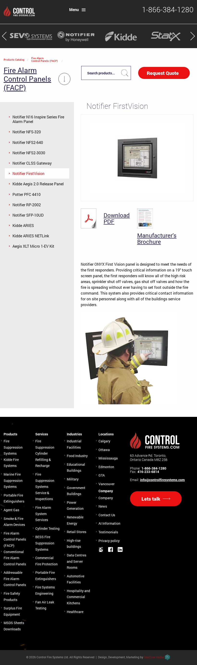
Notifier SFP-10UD (28, 215)
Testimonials (108, 532)
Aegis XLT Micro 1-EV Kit (33, 246)
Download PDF (117, 218)
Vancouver (106, 484)
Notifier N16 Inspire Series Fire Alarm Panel (38, 119)
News (102, 506)
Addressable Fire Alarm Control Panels (15, 578)
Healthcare (75, 611)
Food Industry (77, 455)
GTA (101, 475)
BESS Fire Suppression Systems (44, 543)
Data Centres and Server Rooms (76, 561)
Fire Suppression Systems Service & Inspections (44, 486)
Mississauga (108, 458)
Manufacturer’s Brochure (157, 238)
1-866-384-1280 (154, 468)
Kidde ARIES (23, 225)
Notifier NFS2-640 (27, 142)
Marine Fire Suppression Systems (13, 480)
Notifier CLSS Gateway (32, 163)
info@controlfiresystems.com (162, 480)
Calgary (104, 441)
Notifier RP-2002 (26, 204)
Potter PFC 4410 (26, 194)
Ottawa (104, 449)
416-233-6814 (148, 471)
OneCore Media (154, 657)
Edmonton (106, 467)
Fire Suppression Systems (13, 447)
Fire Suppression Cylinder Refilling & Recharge (44, 453)
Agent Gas (11, 510)
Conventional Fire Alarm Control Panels (15, 557)
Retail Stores (76, 531)
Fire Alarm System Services (43, 513)
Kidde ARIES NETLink (30, 235)
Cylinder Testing (47, 528)
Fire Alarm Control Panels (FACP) (44, 59)
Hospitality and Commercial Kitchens (78, 596)
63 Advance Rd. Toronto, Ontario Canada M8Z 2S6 (148, 457)
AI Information (109, 523)
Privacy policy (109, 540)
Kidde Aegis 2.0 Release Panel (38, 183)
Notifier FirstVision (28, 173)
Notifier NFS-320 (26, 131)
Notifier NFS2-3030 (28, 152)
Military (73, 479)
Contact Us (106, 515)
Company (105, 498)
